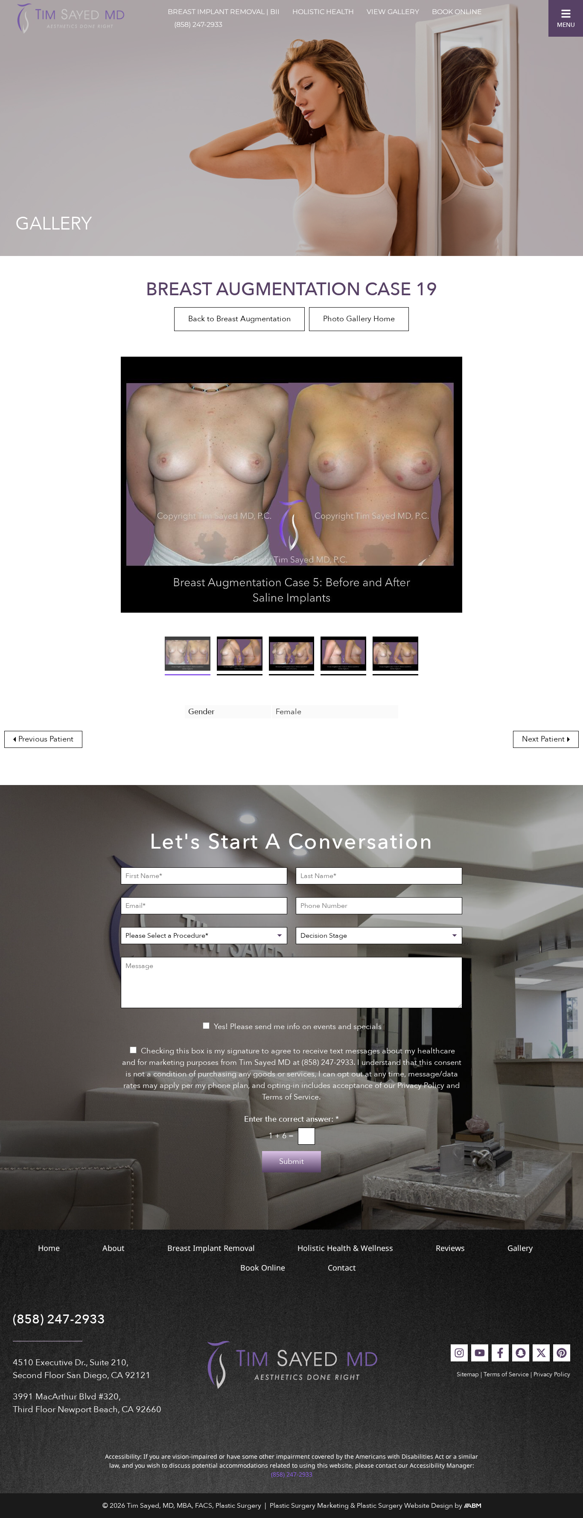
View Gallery (393, 12)
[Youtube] (479, 1352)
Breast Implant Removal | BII (224, 12)
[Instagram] (459, 1352)
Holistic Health (323, 12)
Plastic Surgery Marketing (309, 1505)
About (113, 1248)
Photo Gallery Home (359, 319)
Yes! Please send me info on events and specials (298, 1026)
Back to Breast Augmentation (239, 319)
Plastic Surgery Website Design (405, 1505)
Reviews (450, 1248)
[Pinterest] (561, 1352)
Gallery (520, 1248)
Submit (291, 1161)
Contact (342, 1267)
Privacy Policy (551, 1374)
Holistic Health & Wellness (345, 1248)
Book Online (457, 12)
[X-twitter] (541, 1352)
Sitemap (468, 1374)
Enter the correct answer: (291, 1119)
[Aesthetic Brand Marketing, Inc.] (472, 1505)
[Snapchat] (520, 1352)
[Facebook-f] (500, 1352)
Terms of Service (506, 1374)
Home (49, 1248)
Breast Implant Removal (211, 1248)
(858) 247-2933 (198, 24)
